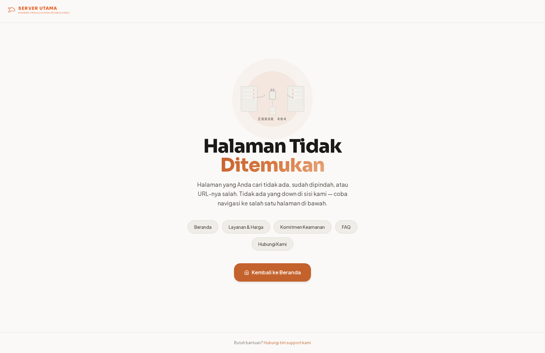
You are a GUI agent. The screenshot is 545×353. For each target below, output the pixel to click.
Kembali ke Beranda (276, 272)
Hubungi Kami (272, 244)
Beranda (203, 227)
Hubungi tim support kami (287, 342)
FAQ (346, 227)
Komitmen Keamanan (302, 227)
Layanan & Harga (246, 227)
